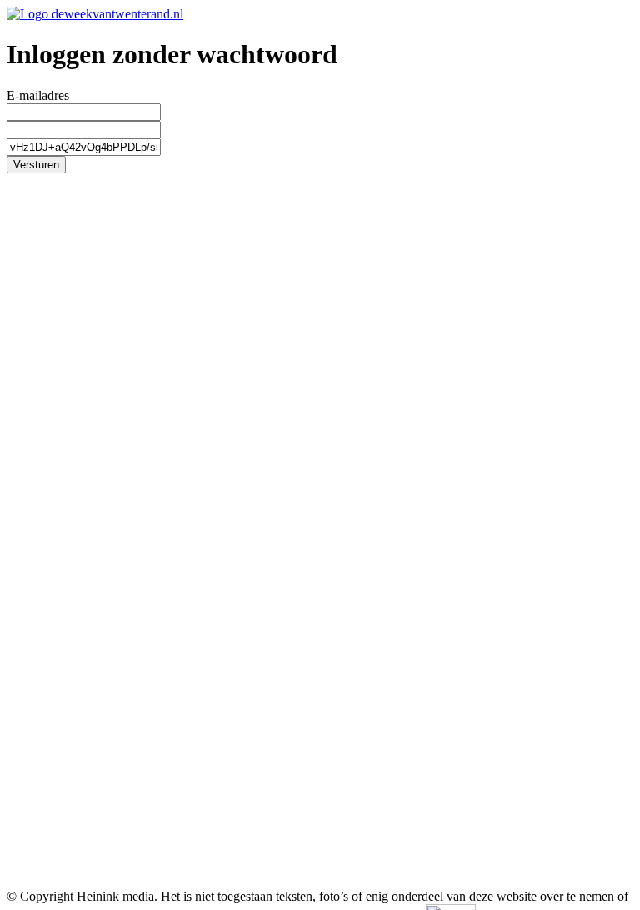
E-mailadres (38, 95)
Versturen (36, 164)
